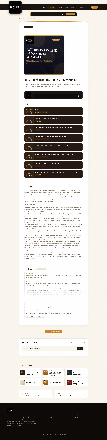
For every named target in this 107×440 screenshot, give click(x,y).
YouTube (49, 417)
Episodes (51, 7)
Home (43, 7)
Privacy (45, 432)
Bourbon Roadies (79, 414)
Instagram (77, 417)
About (73, 7)
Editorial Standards (58, 432)
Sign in (94, 7)
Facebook (77, 412)
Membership (81, 7)
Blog (66, 7)
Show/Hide (41, 269)
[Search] (88, 7)
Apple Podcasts (51, 412)
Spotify (49, 414)
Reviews (59, 7)
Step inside (70, 14)
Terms (50, 432)
